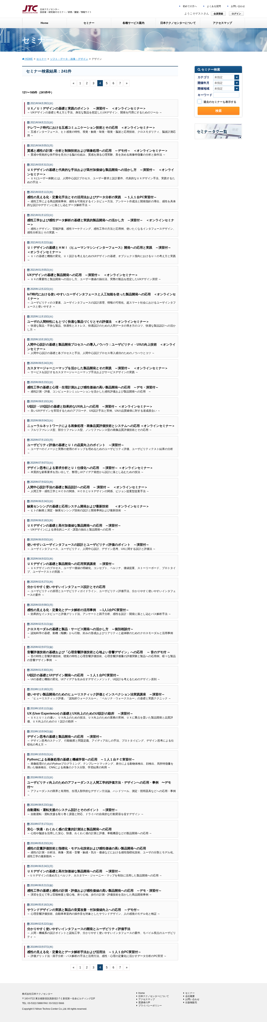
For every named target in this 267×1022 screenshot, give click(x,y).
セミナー (190, 993)
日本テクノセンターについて (153, 996)
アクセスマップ (146, 999)
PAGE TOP (257, 987)
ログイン (236, 13)
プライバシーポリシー (150, 1005)
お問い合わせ (237, 6)
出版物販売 (191, 1002)
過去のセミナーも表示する (219, 101)
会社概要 (190, 996)
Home (141, 993)
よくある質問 (213, 6)
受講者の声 (144, 1002)
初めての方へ (189, 6)
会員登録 (218, 13)
